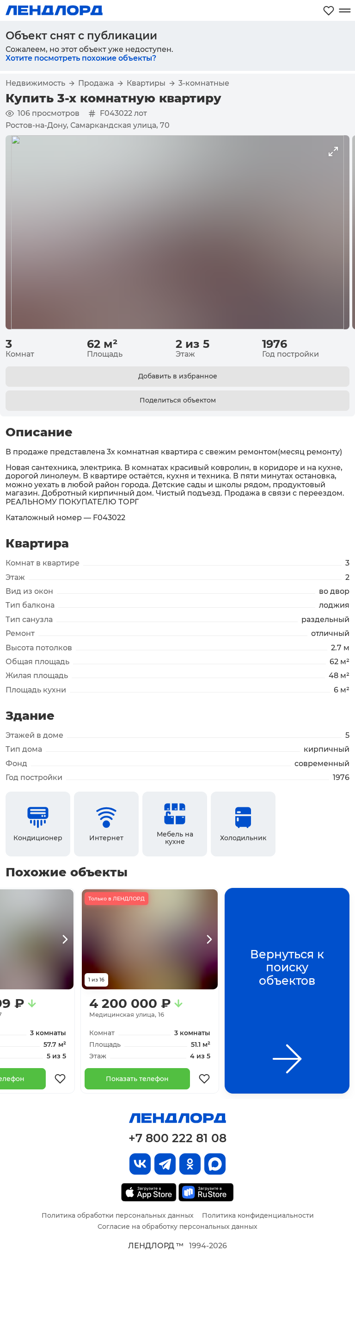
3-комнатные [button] (203, 83)
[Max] (215, 1164)
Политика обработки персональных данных (118, 1215)
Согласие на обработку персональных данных (177, 1226)
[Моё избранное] (328, 10)
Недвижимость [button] (35, 83)
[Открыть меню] (344, 10)
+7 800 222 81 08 (177, 1138)
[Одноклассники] (190, 1164)
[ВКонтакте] (140, 1164)
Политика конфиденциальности (258, 1215)
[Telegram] (165, 1164)
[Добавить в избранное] (60, 1078)
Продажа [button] (96, 83)
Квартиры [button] (146, 83)
